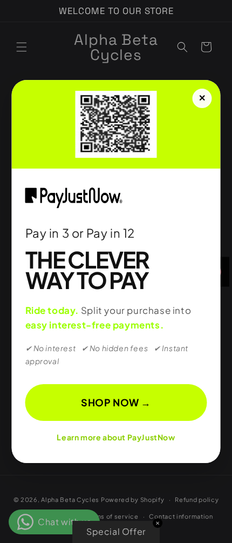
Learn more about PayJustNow (116, 437)
